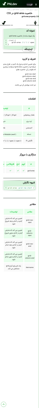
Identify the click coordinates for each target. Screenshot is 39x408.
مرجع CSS (29, 10)
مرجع (36, 10)
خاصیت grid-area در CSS (15, 10)
